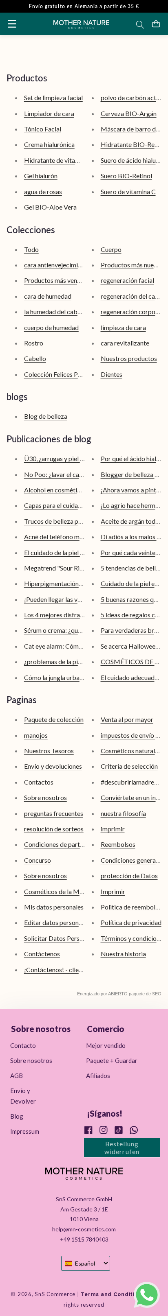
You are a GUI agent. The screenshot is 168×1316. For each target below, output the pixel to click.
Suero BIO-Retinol (126, 175)
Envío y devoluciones (53, 766)
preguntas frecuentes (53, 813)
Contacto (23, 1045)
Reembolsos (118, 844)
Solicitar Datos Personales (60, 938)
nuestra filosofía (123, 813)
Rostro (33, 343)
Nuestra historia (123, 953)
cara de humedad (47, 296)
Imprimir (113, 891)
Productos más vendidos (58, 280)
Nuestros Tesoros (49, 750)
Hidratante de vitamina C (59, 160)
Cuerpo (111, 249)
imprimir (113, 829)
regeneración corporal (132, 311)
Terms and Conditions (112, 1294)
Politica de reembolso (131, 907)
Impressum (24, 1131)
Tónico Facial (42, 129)
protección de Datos (129, 875)
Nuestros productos (129, 358)
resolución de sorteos (54, 829)
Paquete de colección (54, 719)
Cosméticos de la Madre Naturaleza (74, 891)
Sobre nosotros (45, 797)
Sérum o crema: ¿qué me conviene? (72, 630)
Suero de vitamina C (128, 191)
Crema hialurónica (49, 144)
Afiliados (98, 1075)
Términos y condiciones (133, 938)
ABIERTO (118, 993)
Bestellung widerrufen (121, 1147)
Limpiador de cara (49, 113)
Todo (31, 249)
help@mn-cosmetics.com (84, 1229)
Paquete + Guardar (111, 1060)
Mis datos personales (54, 907)
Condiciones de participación (64, 844)
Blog (16, 1116)
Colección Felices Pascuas (60, 374)
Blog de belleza (45, 416)
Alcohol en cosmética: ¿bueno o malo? (77, 490)
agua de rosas (43, 191)
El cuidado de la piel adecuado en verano (79, 552)
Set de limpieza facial (53, 97)
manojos (36, 735)
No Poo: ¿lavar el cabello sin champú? (76, 474)
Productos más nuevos (132, 265)
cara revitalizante (125, 343)
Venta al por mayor (127, 719)
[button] (12, 23)
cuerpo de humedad (51, 327)
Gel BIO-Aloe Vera (50, 207)
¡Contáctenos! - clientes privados (70, 969)
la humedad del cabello (56, 311)
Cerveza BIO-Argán (129, 113)
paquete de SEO (145, 993)
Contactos (38, 782)
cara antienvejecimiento (57, 265)
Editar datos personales (57, 922)
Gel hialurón (40, 175)
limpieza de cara (123, 327)
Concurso (37, 860)
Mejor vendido (106, 1045)
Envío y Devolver (23, 1096)
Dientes (111, 374)
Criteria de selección (129, 766)
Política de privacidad (131, 922)
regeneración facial (127, 280)
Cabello (35, 358)
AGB (16, 1075)
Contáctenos (42, 953)
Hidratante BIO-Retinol (134, 144)
